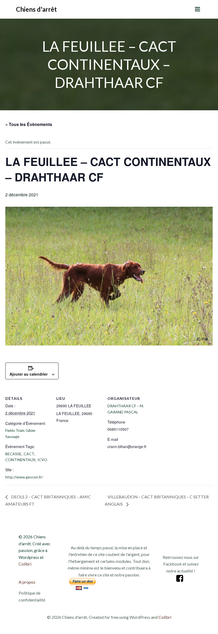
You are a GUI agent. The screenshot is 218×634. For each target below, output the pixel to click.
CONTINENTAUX (20, 459)
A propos (27, 581)
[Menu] (197, 9)
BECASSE (13, 454)
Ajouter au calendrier (29, 374)
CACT (29, 454)
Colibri (25, 563)
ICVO (42, 459)
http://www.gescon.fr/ (24, 477)
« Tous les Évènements (28, 124)
